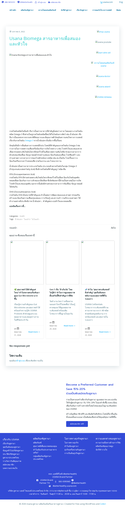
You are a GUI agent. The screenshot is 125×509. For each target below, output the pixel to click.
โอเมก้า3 (27, 219)
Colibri (103, 504)
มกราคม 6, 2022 (18, 31)
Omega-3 (29, 140)
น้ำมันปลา (19, 219)
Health (22, 216)
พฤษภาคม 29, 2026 (53, 327)
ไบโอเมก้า (35, 219)
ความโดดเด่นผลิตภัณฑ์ (47, 10)
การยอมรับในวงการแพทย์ (102, 10)
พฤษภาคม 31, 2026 (18, 333)
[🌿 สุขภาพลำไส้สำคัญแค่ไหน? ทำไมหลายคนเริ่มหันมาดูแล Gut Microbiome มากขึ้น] (27, 262)
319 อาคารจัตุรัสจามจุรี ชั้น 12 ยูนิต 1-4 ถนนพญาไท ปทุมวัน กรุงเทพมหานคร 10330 (83, 491)
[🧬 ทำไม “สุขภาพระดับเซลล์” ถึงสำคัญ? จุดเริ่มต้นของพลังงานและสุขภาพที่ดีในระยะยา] (98, 262)
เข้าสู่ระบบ (20, 360)
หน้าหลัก (13, 10)
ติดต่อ (118, 10)
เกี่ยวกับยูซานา (82, 10)
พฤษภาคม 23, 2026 (88, 333)
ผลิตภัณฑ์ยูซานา (27, 10)
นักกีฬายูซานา (66, 10)
